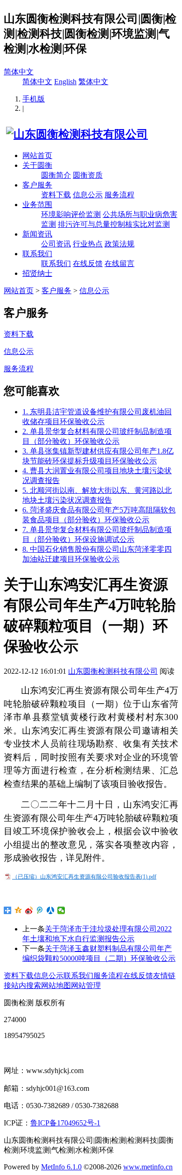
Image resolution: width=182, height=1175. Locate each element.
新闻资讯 (37, 234)
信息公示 (88, 195)
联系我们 (37, 254)
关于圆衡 (37, 165)
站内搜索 (26, 985)
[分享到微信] (61, 910)
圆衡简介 (56, 175)
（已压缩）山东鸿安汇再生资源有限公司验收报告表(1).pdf (84, 876)
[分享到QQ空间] (18, 910)
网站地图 (56, 985)
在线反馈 (88, 263)
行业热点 (88, 244)
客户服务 (37, 185)
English (65, 82)
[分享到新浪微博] (29, 910)
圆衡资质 (88, 175)
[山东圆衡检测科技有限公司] (76, 134)
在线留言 (119, 263)
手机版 (33, 99)
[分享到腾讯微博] (40, 910)
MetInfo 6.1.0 (61, 1167)
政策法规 (119, 244)
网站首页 (37, 155)
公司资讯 (56, 244)
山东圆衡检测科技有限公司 (113, 671)
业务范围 (37, 205)
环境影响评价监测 (71, 214)
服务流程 (119, 195)
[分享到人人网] (51, 910)
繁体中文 (93, 82)
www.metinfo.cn (148, 1167)
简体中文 (19, 72)
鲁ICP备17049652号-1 (65, 1123)
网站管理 (86, 985)
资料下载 (56, 195)
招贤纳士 (37, 273)
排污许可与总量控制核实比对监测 (114, 224)
